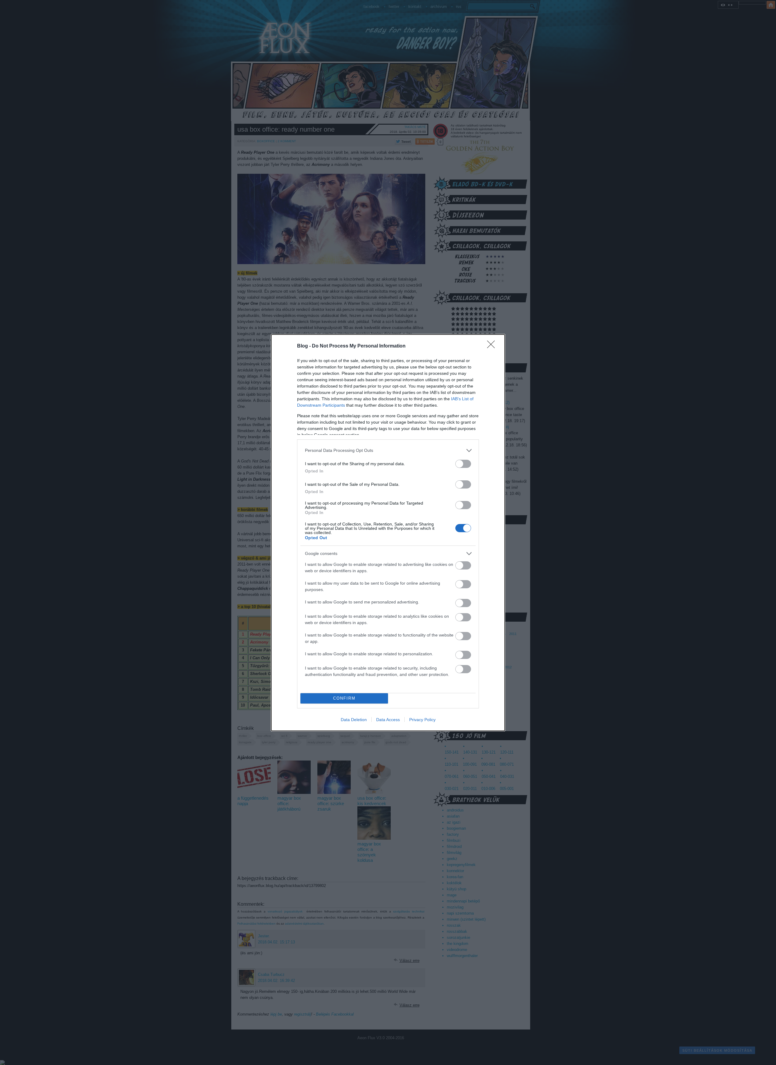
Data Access (388, 719)
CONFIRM (344, 698)
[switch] (463, 464)
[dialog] (388, 532)
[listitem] (388, 450)
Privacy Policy (422, 719)
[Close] (493, 346)
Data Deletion (354, 719)
